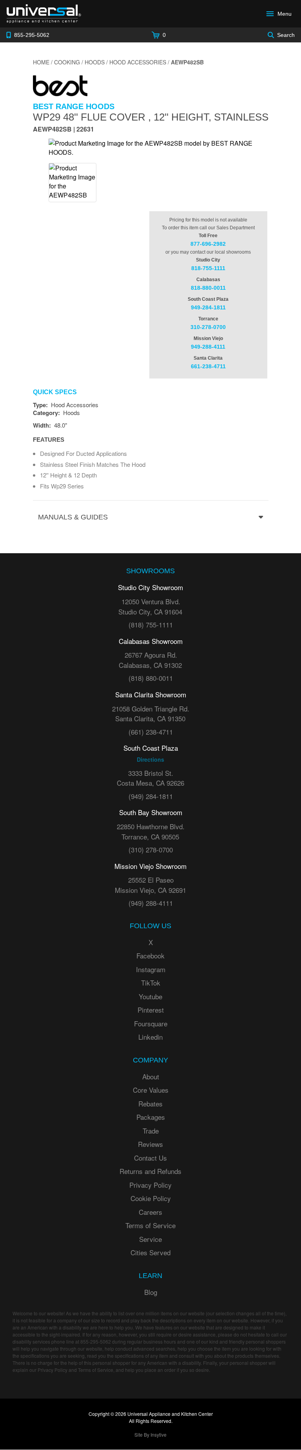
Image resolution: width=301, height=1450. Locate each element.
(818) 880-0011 (151, 678)
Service (150, 1239)
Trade (151, 1130)
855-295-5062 (95, 1341)
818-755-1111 (208, 268)
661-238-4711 (208, 366)
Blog (150, 1292)
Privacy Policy (150, 1185)
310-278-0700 (208, 327)
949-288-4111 (208, 347)
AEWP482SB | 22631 (63, 129)
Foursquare (150, 1023)
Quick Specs (55, 392)
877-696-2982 (208, 244)
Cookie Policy (151, 1198)
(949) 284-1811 (151, 796)
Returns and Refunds (150, 1171)
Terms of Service (150, 1225)
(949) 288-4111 (151, 903)
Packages (150, 1117)
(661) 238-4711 (151, 732)
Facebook (150, 955)
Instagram (150, 969)
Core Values (151, 1090)
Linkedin (150, 1037)
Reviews (150, 1144)
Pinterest (151, 1010)
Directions (150, 759)
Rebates (150, 1103)
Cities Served (150, 1252)
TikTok (150, 982)
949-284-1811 (208, 307)
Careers (150, 1212)
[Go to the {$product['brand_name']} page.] (60, 85)
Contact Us (150, 1158)
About (150, 1076)
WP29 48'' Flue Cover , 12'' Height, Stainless (150, 117)
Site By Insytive (150, 1434)
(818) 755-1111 (151, 624)
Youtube (150, 996)
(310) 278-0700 (151, 849)
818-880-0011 (208, 288)
